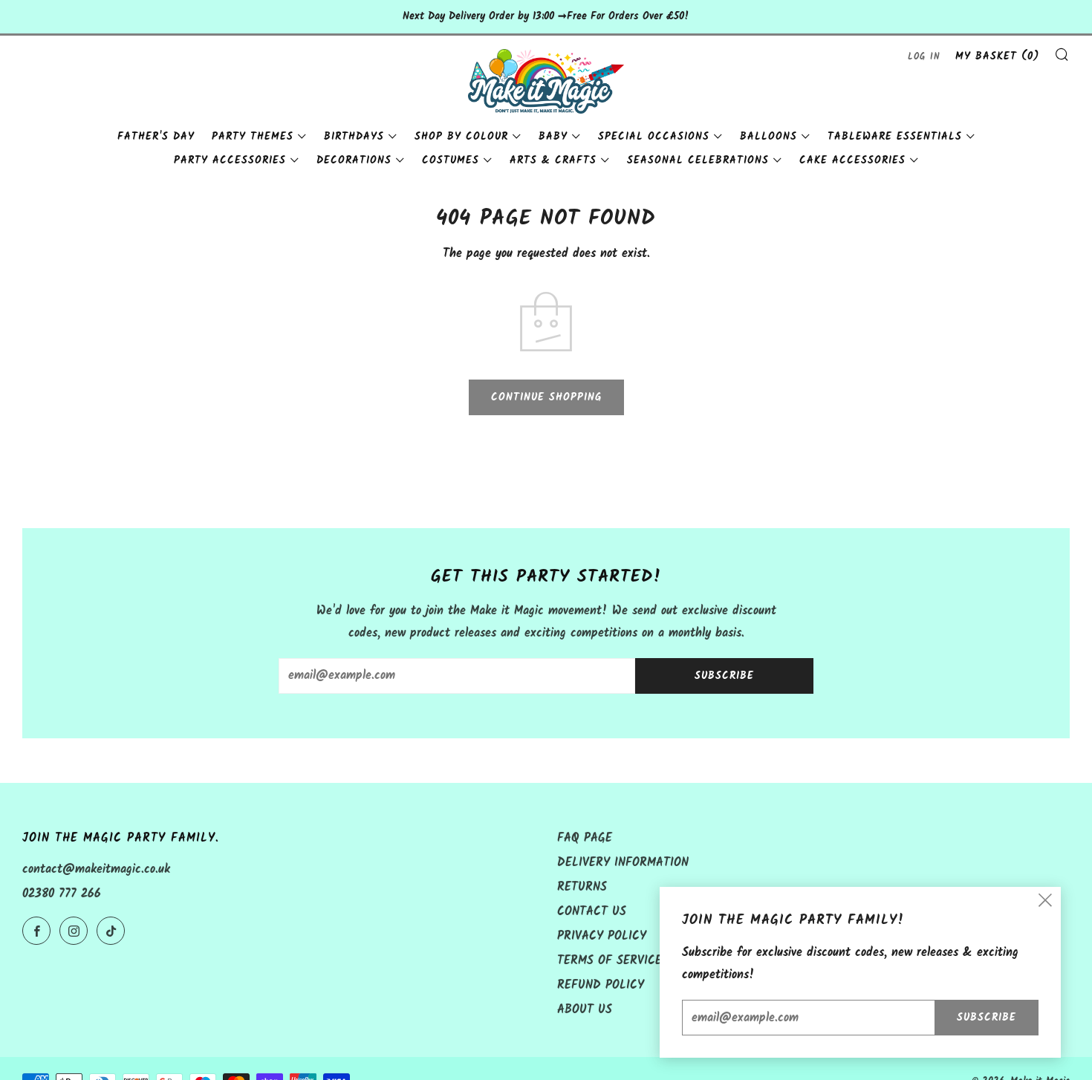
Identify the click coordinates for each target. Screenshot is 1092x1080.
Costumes (450, 160)
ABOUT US (584, 1010)
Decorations (353, 160)
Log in (924, 57)
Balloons (768, 137)
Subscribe (724, 676)
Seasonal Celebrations (698, 160)
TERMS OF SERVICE (609, 960)
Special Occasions (653, 137)
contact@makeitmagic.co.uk (96, 869)
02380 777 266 (61, 894)
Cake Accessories (852, 160)
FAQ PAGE (584, 838)
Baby (553, 137)
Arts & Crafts (553, 160)
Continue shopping (546, 397)
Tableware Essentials (895, 137)
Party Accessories (230, 160)
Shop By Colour (461, 137)
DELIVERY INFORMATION (623, 862)
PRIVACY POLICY (601, 936)
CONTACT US (591, 911)
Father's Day (156, 137)
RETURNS (582, 887)
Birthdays (354, 137)
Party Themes (252, 137)
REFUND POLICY (600, 985)
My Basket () (997, 56)
